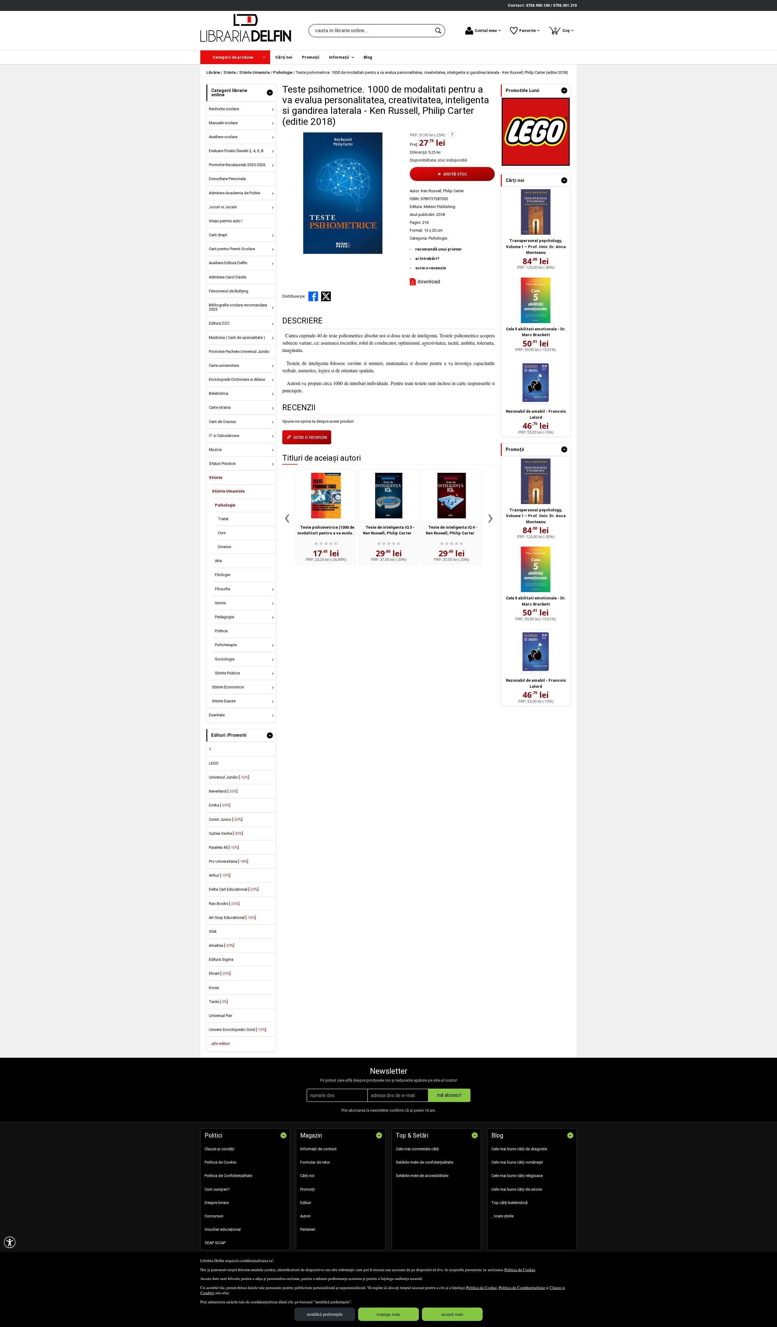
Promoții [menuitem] (310, 57)
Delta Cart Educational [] (234, 889)
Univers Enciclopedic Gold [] (237, 1029)
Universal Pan (220, 1015)
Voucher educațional (223, 1229)
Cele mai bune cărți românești (517, 1162)
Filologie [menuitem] (222, 574)
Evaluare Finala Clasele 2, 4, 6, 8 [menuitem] (236, 150)
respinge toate (388, 1314)
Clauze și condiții (219, 1149)
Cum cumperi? (217, 1189)
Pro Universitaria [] (228, 861)
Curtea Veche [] (226, 833)
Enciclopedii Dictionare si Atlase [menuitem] (237, 379)
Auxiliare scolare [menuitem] (223, 137)
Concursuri (214, 1216)
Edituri (305, 1202)
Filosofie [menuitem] (222, 589)
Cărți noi (307, 1175)
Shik (213, 931)
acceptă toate (452, 1314)
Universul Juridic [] (229, 777)
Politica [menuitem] (221, 631)
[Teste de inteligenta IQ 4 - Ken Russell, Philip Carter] (451, 495)
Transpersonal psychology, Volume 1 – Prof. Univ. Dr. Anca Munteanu (536, 246)
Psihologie (438, 238)
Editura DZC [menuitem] (219, 323)
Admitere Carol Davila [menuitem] (227, 277)
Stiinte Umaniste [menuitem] (228, 491)
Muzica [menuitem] (215, 449)
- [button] (270, 93)
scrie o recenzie (430, 268)
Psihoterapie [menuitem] (226, 645)
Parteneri (307, 1229)
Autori (305, 1216)
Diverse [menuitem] (224, 546)
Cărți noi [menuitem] (283, 57)
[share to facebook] (313, 296)
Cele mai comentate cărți (417, 1149)
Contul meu (486, 30)
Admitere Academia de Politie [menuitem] (234, 193)
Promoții (307, 1189)
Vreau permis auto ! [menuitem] (226, 221)
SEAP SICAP (215, 1242)
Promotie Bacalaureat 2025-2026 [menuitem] (237, 164)
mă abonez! (449, 1095)
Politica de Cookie (519, 1269)
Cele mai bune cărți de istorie (516, 1189)
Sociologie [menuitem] (224, 659)
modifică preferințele (325, 1314)
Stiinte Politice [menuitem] (227, 673)
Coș (563, 29)
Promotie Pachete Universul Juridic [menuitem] (239, 351)
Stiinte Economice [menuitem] (228, 687)
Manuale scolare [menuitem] (223, 123)
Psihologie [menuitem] (225, 505)
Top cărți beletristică (509, 1202)
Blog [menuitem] (368, 57)
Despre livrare (217, 1202)
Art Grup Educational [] (232, 917)
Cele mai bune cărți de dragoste (519, 1149)
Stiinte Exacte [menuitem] (224, 701)
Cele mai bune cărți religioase (517, 1175)
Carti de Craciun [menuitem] (222, 421)
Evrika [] (219, 805)
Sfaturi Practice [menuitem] (222, 463)
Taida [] (218, 1001)
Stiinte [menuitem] (215, 477)
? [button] (452, 134)
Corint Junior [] (226, 819)
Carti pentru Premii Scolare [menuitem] (232, 249)
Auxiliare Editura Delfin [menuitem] (228, 263)
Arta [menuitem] (218, 560)
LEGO (214, 763)
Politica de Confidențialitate (522, 1287)
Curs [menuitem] (222, 532)
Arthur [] (219, 875)
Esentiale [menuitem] (217, 715)
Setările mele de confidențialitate (424, 1162)
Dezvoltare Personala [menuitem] (227, 178)
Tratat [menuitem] (223, 519)
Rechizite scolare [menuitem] (224, 109)
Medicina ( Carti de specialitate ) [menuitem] (237, 337)
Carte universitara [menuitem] (224, 365)
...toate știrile (502, 1216)
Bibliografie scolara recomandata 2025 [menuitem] (238, 307)
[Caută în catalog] (438, 30)
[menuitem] (235, 57)
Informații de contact (318, 1149)
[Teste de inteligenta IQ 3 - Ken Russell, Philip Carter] (388, 495)
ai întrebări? (427, 258)
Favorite (527, 30)
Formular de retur (315, 1162)
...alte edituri (219, 1043)
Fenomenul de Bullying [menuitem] (228, 291)
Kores (214, 987)
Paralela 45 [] (224, 847)
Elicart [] (220, 973)
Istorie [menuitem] (220, 603)
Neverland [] (223, 791)
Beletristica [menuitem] (218, 393)
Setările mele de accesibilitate (422, 1175)
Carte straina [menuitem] (220, 407)
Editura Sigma (221, 959)
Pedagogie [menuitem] (224, 617)
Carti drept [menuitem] (218, 235)
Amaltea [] (221, 945)
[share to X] (326, 296)
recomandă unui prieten (438, 249)
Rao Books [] (224, 903)
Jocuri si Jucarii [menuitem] (223, 207)
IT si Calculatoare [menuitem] (224, 435)
